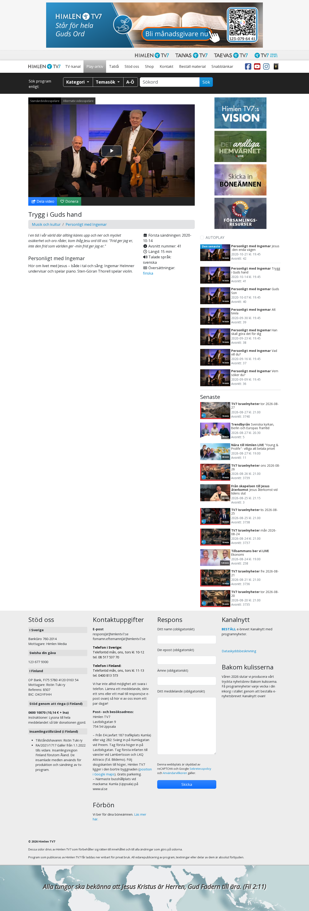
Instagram (267, 66)
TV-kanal (73, 66)
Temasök (106, 82)
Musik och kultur (46, 224)
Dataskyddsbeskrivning (239, 651)
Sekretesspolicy (200, 769)
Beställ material (192, 66)
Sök (206, 82)
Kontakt (166, 66)
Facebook (249, 66)
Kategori (76, 82)
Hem (45, 66)
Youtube (258, 66)
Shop (149, 66)
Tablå (114, 66)
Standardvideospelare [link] (44, 101)
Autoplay (215, 237)
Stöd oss (132, 66)
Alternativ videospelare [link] (78, 101)
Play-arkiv (94, 66)
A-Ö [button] (130, 82)
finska (148, 273)
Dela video (45, 201)
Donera (71, 201)
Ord (276, 66)
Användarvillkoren (175, 773)
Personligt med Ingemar (86, 224)
